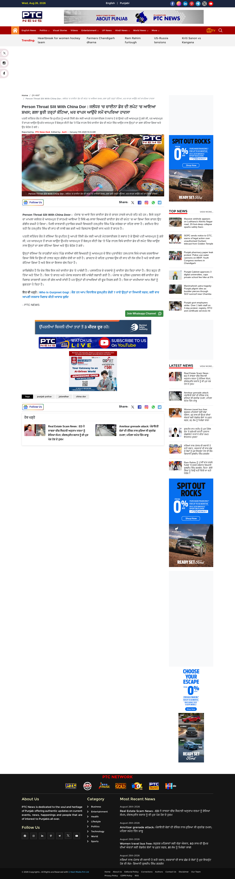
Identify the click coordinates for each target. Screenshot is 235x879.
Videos (74, 30)
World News (139, 30)
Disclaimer (184, 872)
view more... (206, 212)
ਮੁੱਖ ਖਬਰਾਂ (36, 95)
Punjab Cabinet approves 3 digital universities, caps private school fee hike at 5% (198, 274)
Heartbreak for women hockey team (59, 40)
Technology (97, 831)
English (110, 3)
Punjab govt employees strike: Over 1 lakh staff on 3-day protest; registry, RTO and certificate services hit (198, 306)
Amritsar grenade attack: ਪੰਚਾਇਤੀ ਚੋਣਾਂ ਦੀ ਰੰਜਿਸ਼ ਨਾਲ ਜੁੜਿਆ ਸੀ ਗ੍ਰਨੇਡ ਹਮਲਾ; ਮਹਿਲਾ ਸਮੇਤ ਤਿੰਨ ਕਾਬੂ (198, 396)
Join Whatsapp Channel (141, 313)
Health (95, 816)
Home (25, 95)
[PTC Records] (87, 785)
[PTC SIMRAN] (154, 785)
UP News (107, 30)
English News (29, 30)
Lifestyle (96, 821)
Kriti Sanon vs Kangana (191, 40)
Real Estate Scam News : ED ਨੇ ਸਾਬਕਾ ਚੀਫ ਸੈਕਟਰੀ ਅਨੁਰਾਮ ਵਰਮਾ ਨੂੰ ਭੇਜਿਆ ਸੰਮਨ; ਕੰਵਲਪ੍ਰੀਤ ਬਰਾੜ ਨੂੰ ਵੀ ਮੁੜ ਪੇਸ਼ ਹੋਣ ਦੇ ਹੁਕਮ (197, 378)
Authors (159, 872)
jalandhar (64, 396)
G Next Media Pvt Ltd (79, 872)
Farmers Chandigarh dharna (101, 40)
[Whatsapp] (153, 202)
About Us (117, 872)
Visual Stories (60, 30)
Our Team (196, 872)
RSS (137, 875)
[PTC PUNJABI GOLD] (120, 785)
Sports (94, 841)
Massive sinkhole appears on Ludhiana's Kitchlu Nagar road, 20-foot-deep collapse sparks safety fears (198, 222)
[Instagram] (146, 202)
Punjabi (124, 3)
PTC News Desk (42, 132)
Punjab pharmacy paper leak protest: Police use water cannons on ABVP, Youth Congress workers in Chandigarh (198, 257)
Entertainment (88, 30)
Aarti (64, 132)
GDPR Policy (126, 875)
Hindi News (121, 30)
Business (96, 806)
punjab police (44, 396)
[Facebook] (139, 202)
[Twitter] (132, 203)
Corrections (147, 872)
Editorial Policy (131, 872)
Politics (43, 30)
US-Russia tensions (161, 40)
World (94, 836)
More (154, 30)
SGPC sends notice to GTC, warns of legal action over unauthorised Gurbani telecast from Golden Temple (198, 239)
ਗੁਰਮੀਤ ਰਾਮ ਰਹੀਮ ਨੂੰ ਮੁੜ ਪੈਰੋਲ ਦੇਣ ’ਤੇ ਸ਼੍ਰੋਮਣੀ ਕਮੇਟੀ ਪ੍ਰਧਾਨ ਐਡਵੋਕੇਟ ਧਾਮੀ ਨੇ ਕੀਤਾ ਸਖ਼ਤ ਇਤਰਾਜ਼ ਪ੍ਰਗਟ (197, 433)
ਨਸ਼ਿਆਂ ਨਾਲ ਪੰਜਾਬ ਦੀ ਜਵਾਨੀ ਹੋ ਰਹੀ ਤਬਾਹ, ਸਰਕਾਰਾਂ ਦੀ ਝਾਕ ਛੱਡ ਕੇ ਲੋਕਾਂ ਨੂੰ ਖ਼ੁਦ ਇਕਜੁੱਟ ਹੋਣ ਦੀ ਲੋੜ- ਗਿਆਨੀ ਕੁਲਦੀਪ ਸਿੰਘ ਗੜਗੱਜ (198, 449)
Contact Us (170, 872)
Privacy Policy (111, 875)
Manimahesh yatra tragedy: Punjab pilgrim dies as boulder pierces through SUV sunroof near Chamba (198, 290)
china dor (81, 396)
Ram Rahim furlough (133, 40)
